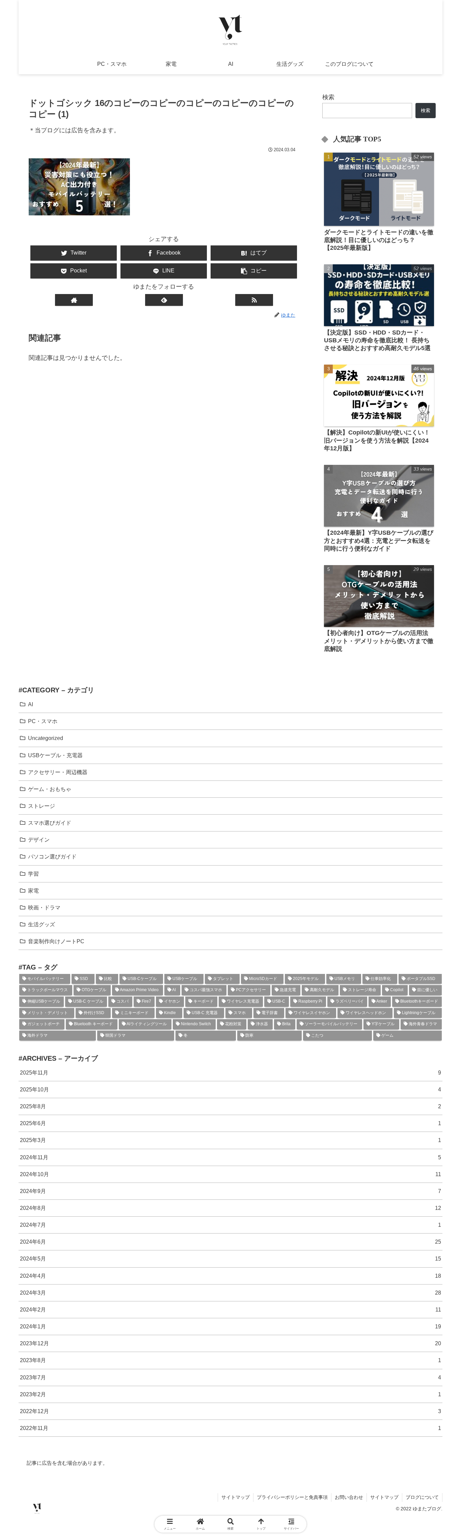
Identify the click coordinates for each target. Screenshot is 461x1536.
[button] (254, 271)
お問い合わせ (349, 1497)
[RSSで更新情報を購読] (254, 300)
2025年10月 (230, 1089)
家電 (33, 891)
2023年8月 (230, 1360)
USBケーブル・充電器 (55, 755)
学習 (33, 874)
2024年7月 (230, 1225)
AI (30, 704)
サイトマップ (235, 1497)
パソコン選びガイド (52, 856)
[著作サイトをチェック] (74, 300)
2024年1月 (230, 1326)
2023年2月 (230, 1394)
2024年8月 (230, 1208)
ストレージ (41, 806)
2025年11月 (230, 1072)
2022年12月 (230, 1411)
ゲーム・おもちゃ (49, 789)
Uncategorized (45, 738)
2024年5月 (230, 1258)
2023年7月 (230, 1377)
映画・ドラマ (44, 907)
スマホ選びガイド (49, 823)
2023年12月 (230, 1343)
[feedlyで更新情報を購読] (164, 300)
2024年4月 (230, 1276)
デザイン (39, 840)
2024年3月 (230, 1293)
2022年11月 (230, 1428)
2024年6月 (230, 1242)
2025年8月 (230, 1106)
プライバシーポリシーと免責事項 (292, 1497)
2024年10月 (230, 1174)
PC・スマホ (42, 721)
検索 (328, 97)
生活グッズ (41, 924)
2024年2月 (230, 1309)
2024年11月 (230, 1157)
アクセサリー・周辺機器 (57, 772)
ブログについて (422, 1497)
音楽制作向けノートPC (56, 941)
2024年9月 (230, 1191)
